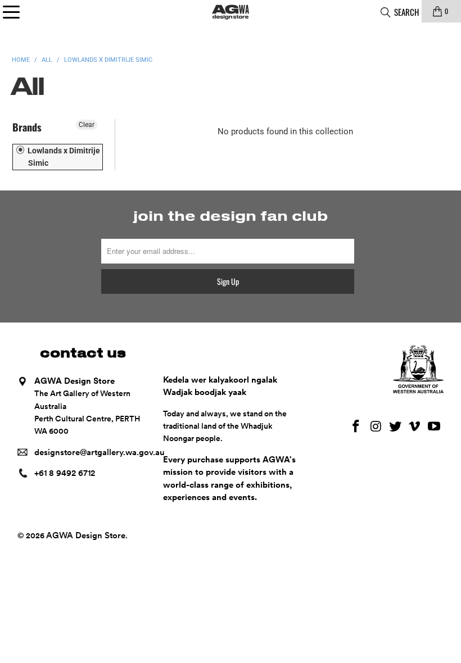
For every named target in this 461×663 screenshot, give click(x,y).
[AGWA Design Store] (230, 11)
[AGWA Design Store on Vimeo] (414, 427)
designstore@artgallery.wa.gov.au (99, 452)
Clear (86, 125)
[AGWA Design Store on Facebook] (356, 427)
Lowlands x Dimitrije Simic (63, 156)
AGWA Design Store (85, 535)
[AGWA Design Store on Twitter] (395, 427)
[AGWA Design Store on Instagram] (376, 427)
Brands (27, 127)
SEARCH (405, 12)
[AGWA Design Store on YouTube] (434, 427)
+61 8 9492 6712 (64, 473)
